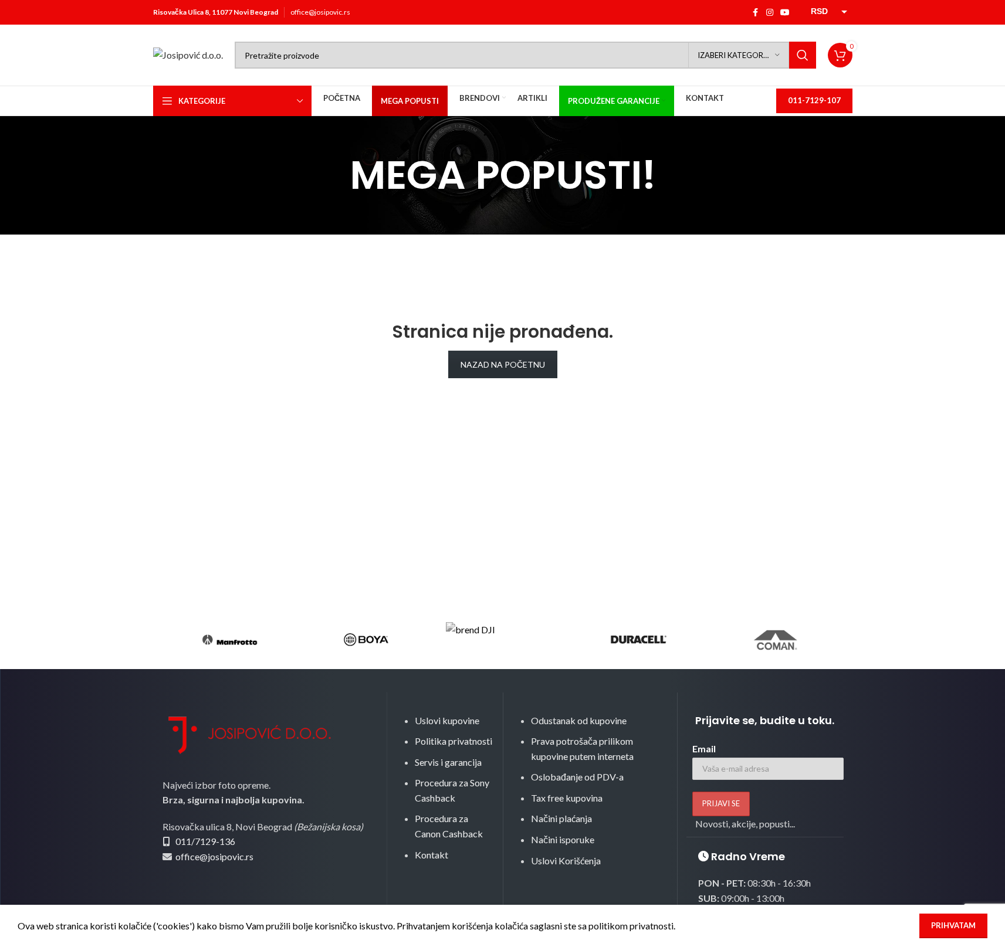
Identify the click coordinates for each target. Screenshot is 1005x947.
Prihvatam (953, 925)
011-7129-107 (814, 100)
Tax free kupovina (567, 797)
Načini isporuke (562, 839)
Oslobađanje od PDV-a (577, 776)
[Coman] (775, 639)
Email (704, 748)
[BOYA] (366, 639)
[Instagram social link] (770, 13)
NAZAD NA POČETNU (503, 364)
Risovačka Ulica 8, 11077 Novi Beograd (215, 12)
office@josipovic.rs (320, 12)
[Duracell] (639, 639)
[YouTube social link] (785, 13)
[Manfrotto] (230, 639)
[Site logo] (188, 53)
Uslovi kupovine (447, 720)
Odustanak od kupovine (579, 720)
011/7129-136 (205, 841)
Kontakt (431, 854)
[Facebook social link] (756, 13)
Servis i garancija (448, 762)
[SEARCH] (802, 55)
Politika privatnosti (453, 740)
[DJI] (502, 639)
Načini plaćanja (561, 818)
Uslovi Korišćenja (566, 860)
